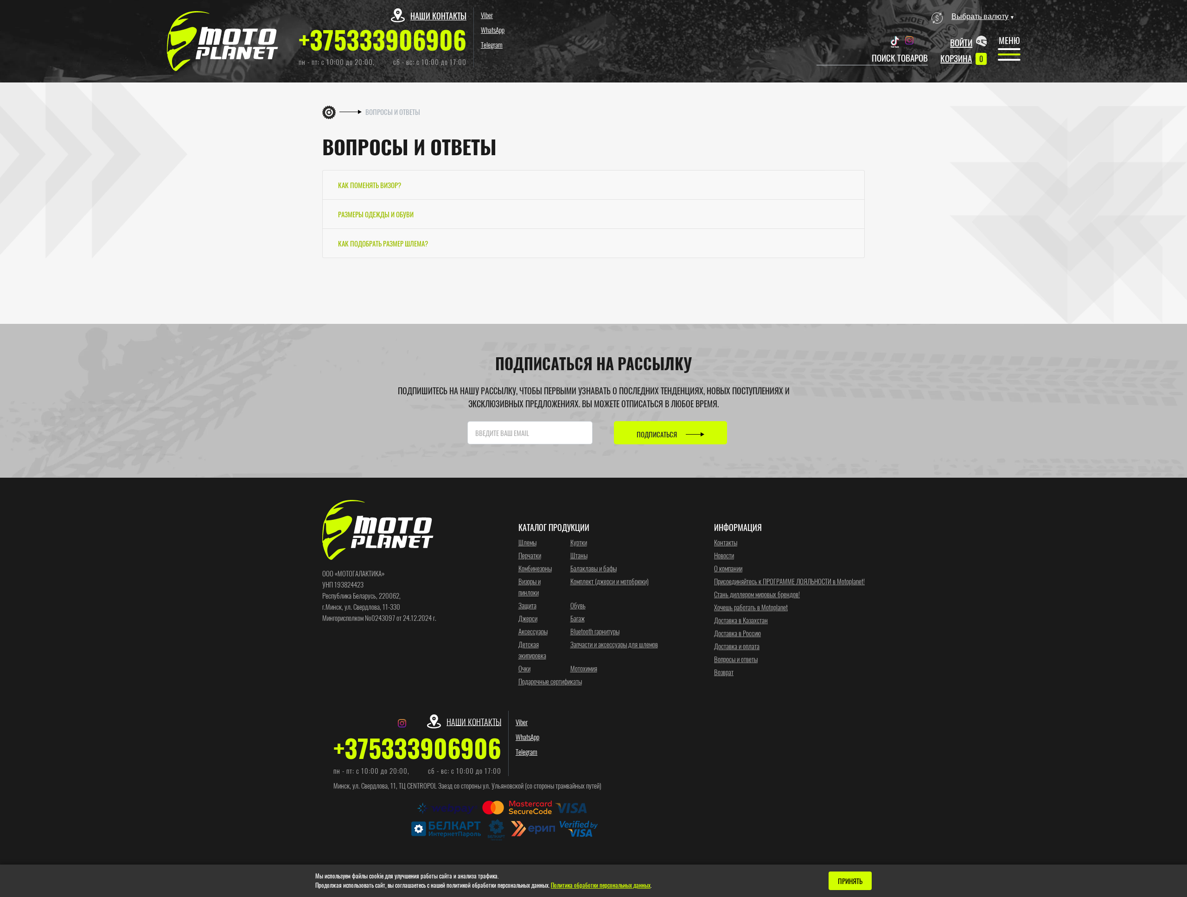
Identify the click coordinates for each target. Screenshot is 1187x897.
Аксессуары (533, 631)
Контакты (725, 542)
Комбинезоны (535, 568)
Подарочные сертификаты (550, 681)
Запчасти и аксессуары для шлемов (614, 644)
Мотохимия (583, 668)
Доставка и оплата (736, 646)
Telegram (492, 44)
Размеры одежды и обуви (376, 214)
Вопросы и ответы (736, 659)
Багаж (577, 618)
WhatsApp (492, 30)
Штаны (578, 555)
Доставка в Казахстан (741, 620)
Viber (487, 15)
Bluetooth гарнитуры (594, 631)
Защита (527, 605)
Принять (850, 881)
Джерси (527, 618)
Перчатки (529, 555)
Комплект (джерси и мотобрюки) (609, 581)
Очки (524, 668)
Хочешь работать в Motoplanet (751, 607)
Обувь (578, 605)
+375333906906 (382, 39)
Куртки (578, 542)
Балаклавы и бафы (593, 568)
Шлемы (527, 542)
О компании (728, 568)
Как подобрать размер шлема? (383, 243)
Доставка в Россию (737, 633)
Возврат (724, 672)
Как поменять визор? (369, 185)
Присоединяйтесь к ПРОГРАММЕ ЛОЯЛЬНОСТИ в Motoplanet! (789, 581)
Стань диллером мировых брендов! (757, 594)
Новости (724, 555)
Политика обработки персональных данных (601, 885)
